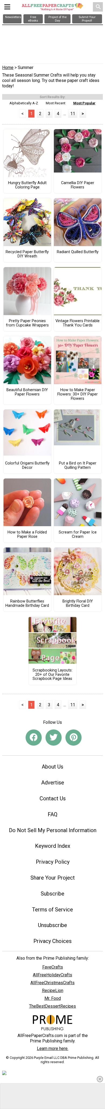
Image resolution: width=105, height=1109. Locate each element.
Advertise (52, 782)
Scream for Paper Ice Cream (78, 534)
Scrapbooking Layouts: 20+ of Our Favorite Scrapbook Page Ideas (52, 674)
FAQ (52, 814)
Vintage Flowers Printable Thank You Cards (77, 323)
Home (7, 67)
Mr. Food (52, 998)
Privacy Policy (52, 862)
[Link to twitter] (54, 737)
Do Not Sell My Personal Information (52, 830)
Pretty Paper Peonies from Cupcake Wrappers (27, 323)
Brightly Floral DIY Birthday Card (77, 603)
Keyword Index (52, 846)
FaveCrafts (52, 967)
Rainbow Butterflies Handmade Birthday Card (27, 603)
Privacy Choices (52, 941)
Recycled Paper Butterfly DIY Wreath (27, 254)
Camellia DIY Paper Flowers (77, 185)
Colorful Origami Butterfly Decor (27, 465)
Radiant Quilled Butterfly (78, 252)
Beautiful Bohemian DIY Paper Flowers (27, 392)
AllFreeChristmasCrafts (52, 982)
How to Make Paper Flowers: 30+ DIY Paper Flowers (77, 394)
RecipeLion (52, 990)
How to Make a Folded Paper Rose (27, 534)
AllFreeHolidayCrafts (52, 974)
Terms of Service (52, 909)
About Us (52, 766)
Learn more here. (52, 1048)
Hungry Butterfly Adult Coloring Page (27, 185)
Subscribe (52, 893)
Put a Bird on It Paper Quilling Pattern (77, 465)
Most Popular (84, 103)
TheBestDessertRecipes (52, 1006)
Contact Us (53, 798)
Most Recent (55, 103)
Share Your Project (52, 877)
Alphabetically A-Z (23, 103)
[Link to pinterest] (73, 737)
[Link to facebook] (34, 737)
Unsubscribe (52, 925)
